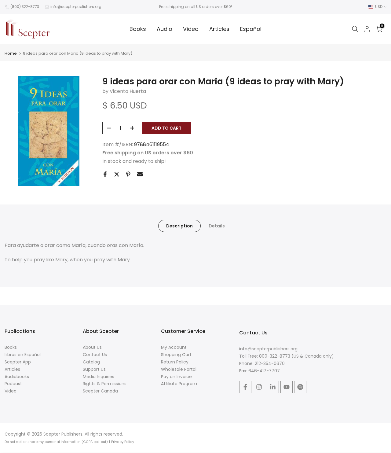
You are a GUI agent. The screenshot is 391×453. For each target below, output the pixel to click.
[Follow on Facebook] (245, 387)
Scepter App (18, 362)
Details (217, 226)
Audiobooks (17, 377)
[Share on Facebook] (105, 174)
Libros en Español (23, 355)
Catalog (91, 362)
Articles (219, 29)
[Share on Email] (140, 174)
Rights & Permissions (104, 384)
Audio (164, 29)
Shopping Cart (176, 355)
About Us (92, 347)
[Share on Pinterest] (128, 174)
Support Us (94, 369)
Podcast (13, 384)
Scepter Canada (100, 391)
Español (250, 29)
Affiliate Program (179, 384)
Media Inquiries (98, 377)
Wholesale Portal (178, 369)
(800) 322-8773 (24, 6)
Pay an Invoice (176, 377)
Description (179, 226)
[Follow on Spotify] (300, 387)
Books (138, 29)
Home (11, 53)
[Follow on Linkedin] (273, 387)
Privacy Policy (122, 441)
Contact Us (95, 355)
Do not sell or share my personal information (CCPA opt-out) (56, 441)
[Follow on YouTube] (286, 387)
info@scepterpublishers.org (75, 6)
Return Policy (174, 362)
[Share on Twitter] (116, 174)
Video (191, 29)
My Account (174, 347)
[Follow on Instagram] (259, 387)
